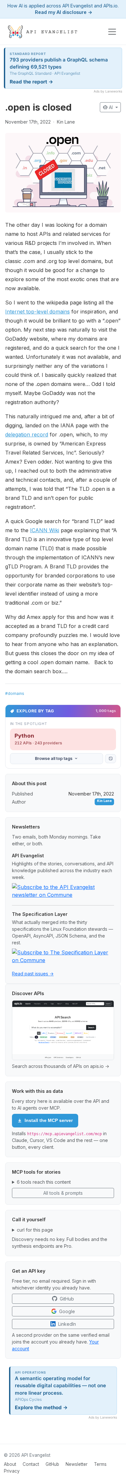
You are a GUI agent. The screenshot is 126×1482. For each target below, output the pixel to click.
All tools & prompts (63, 1193)
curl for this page (35, 1230)
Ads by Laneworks (108, 91)
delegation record (26, 434)
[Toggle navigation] (112, 32)
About (10, 1464)
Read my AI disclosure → (63, 12)
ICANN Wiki (44, 530)
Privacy (12, 1471)
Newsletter (77, 1464)
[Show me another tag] (110, 758)
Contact (31, 1464)
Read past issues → (33, 973)
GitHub (52, 1464)
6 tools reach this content (44, 1182)
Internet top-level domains (37, 311)
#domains (14, 693)
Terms (100, 1464)
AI (108, 107)
